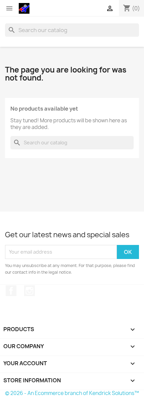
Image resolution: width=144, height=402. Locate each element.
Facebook (11, 290)
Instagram (29, 290)
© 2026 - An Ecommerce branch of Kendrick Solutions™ (72, 393)
